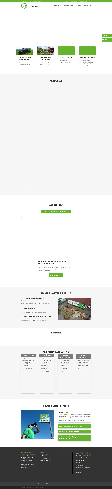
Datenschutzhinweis (25, 483)
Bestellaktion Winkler (28, 124)
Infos (34, 93)
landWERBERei (39, 487)
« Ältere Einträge (24, 187)
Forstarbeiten (79, 462)
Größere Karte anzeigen (63, 477)
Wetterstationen (75, 1)
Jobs (90, 1)
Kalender (82, 1)
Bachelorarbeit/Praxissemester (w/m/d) (33, 157)
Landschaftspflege (80, 460)
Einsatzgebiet (65, 414)
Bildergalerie (79, 5)
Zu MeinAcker (55, 275)
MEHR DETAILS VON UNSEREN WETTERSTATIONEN (55, 211)
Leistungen (56, 5)
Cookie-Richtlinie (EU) (43, 483)
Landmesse (67, 1)
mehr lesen (24, 96)
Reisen (86, 1)
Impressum (34, 483)
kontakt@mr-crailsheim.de (45, 460)
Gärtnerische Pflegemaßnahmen (83, 455)
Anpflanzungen (79, 465)
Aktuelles (86, 5)
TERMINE (104, 39)
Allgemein (31, 93)
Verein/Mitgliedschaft (67, 5)
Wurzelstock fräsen (80, 470)
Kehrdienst (78, 472)
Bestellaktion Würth (27, 91)
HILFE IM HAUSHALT (66, 58)
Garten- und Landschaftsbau (82, 457)
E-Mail (24, 370)
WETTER (105, 35)
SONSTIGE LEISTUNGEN (87, 58)
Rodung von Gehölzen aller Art (83, 467)
